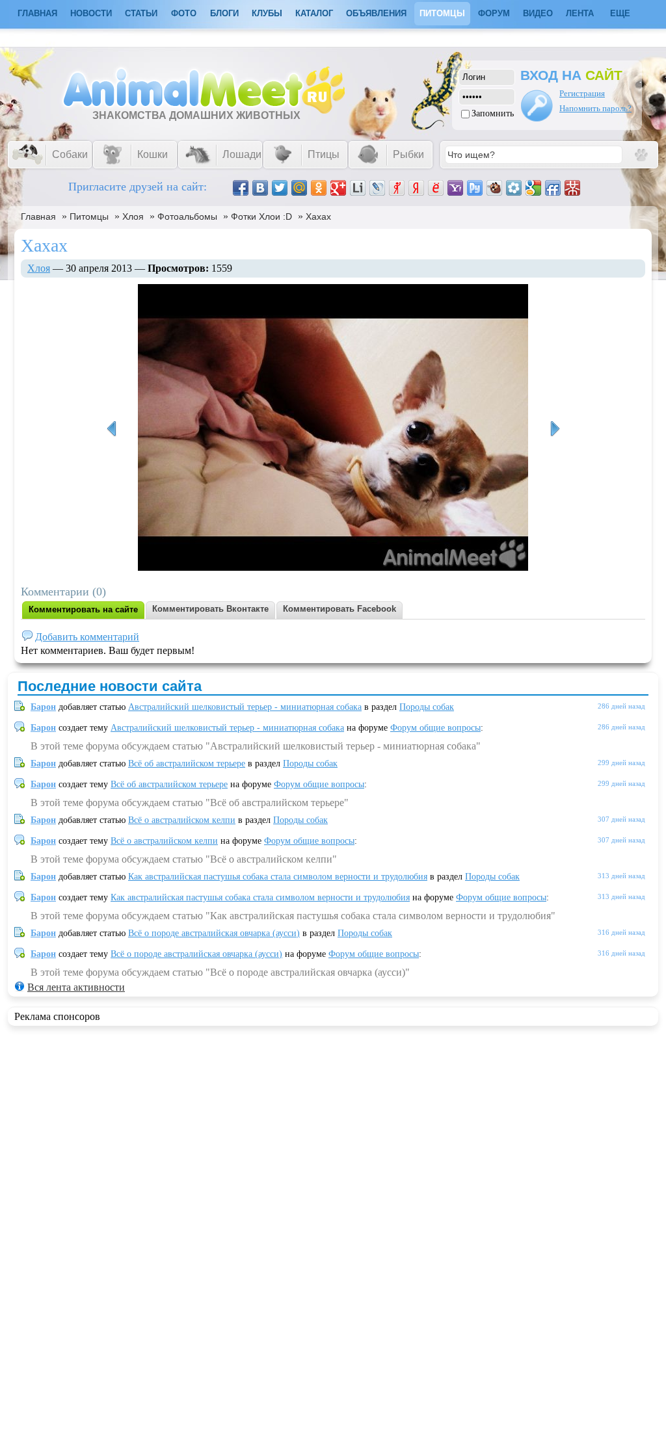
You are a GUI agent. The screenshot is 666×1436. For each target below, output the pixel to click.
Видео (538, 13)
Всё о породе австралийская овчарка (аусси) (214, 933)
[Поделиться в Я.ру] (397, 188)
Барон (43, 707)
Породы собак (426, 707)
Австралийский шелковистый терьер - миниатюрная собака (245, 707)
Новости (91, 13)
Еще (620, 13)
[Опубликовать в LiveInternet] (358, 188)
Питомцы (442, 13)
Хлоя (133, 216)
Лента (580, 13)
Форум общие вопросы (435, 728)
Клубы (267, 13)
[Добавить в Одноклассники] (318, 188)
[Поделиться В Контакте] (260, 188)
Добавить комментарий (87, 636)
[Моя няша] (554, 429)
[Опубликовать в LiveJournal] (377, 188)
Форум (494, 13)
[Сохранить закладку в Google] (533, 188)
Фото (183, 13)
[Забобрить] (494, 188)
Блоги (224, 13)
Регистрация (582, 93)
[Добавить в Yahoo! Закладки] (455, 188)
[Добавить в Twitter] (279, 188)
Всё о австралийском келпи (181, 820)
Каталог (314, 13)
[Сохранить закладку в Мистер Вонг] (572, 188)
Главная (38, 216)
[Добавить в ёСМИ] (436, 188)
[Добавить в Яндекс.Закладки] (416, 188)
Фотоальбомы (187, 216)
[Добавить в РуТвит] (475, 188)
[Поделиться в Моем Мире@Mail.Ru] (299, 188)
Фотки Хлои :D (261, 216)
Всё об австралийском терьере (186, 763)
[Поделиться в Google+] (338, 188)
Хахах (318, 216)
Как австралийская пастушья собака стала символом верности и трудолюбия (277, 876)
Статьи (141, 13)
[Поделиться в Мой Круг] (514, 188)
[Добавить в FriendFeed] (553, 188)
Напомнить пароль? (595, 108)
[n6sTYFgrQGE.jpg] (111, 429)
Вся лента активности (76, 987)
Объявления (376, 13)
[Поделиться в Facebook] (240, 188)
